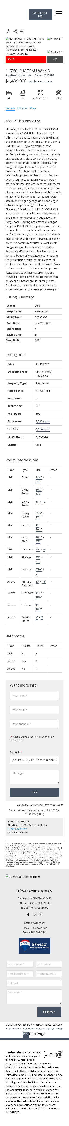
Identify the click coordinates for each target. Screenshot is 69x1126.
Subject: (15, 752)
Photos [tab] (22, 108)
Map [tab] (32, 108)
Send (34, 792)
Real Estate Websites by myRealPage (43, 1028)
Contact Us (40, 14)
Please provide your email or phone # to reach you (32, 738)
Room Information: (22, 460)
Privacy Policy (13, 1028)
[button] (40, 14)
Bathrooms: (16, 636)
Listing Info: (16, 354)
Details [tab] (10, 108)
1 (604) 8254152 (17, 829)
